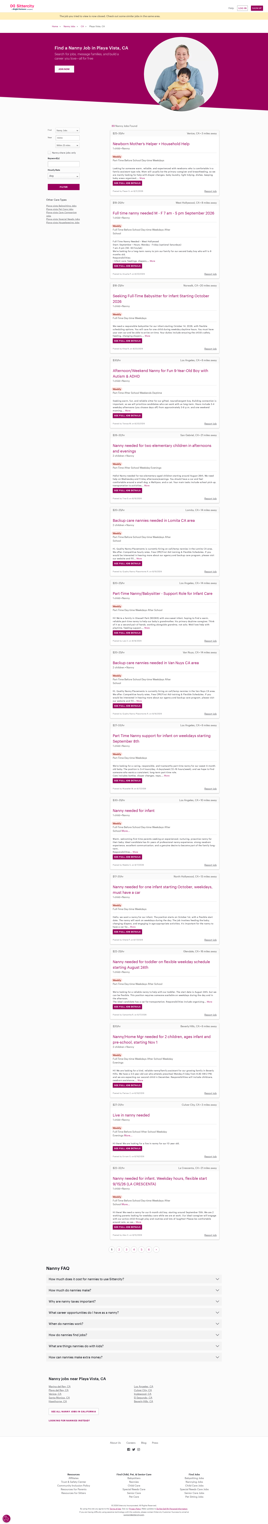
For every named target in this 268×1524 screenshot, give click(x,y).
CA (82, 26)
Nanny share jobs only (64, 152)
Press (155, 1442)
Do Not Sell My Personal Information (171, 1509)
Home (55, 26)
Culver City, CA (143, 1390)
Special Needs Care (134, 1489)
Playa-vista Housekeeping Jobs (63, 222)
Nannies (134, 1481)
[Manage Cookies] (6, 1518)
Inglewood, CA (142, 1393)
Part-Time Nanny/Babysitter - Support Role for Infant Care (162, 593)
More (142, 178)
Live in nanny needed (131, 1115)
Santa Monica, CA (59, 1397)
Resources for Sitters (73, 1492)
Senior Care (134, 1492)
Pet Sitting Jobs (194, 1496)
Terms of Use (115, 1509)
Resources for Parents (74, 1489)
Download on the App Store (134, 1462)
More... (126, 830)
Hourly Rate (54, 170)
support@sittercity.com (134, 1515)
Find (50, 130)
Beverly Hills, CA (143, 1401)
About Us (115, 1442)
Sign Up (257, 8)
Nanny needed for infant (134, 810)
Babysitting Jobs (194, 1478)
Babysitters (134, 1478)
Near (50, 137)
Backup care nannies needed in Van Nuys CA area (156, 662)
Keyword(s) (54, 158)
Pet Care (134, 1496)
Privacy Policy (135, 1509)
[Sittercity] (22, 7)
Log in (243, 8)
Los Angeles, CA (143, 1386)
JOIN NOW (64, 69)
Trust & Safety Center (73, 1481)
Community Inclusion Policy (73, 1485)
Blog (143, 1442)
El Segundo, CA (143, 1397)
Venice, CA (55, 1393)
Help (231, 8)
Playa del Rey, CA (59, 1390)
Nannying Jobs (194, 1481)
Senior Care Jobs (194, 1492)
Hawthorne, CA (58, 1401)
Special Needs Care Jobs (194, 1489)
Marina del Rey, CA (60, 1386)
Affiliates (74, 1478)
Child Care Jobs (194, 1485)
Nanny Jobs (69, 26)
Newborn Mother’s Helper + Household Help (151, 143)
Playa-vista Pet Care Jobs (59, 209)
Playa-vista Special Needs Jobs (63, 219)
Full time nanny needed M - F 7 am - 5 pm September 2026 (163, 213)
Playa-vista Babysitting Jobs (61, 205)
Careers (131, 1442)
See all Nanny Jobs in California (73, 1411)
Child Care (134, 1485)
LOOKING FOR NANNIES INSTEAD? (69, 1420)
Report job (210, 191)
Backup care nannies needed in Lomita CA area (154, 520)
